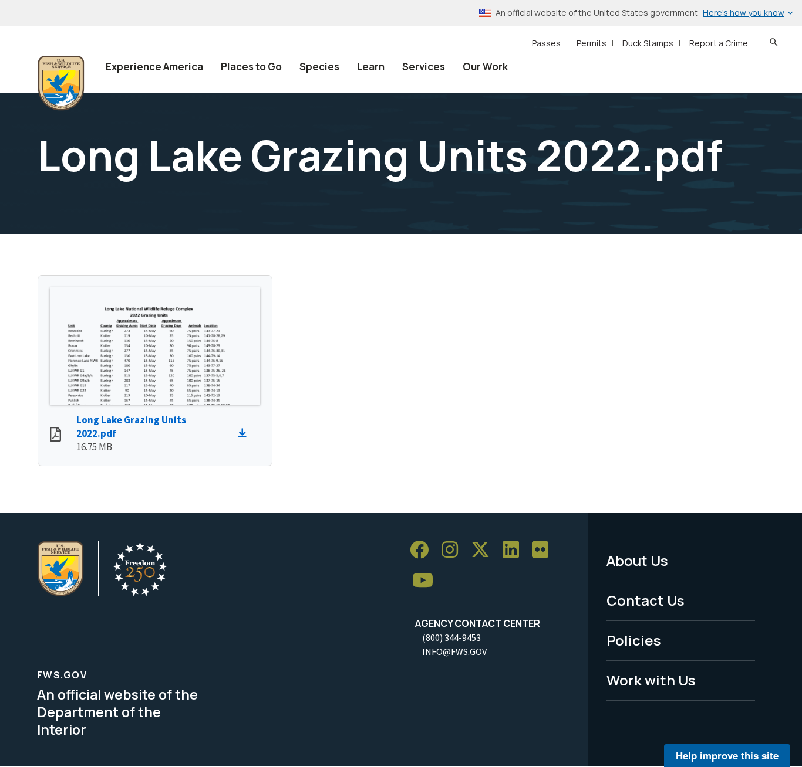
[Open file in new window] (55, 435)
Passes (546, 43)
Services (423, 66)
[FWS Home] (61, 83)
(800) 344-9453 (451, 637)
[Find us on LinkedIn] (515, 550)
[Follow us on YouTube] (427, 581)
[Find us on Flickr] (544, 550)
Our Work (485, 66)
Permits (591, 43)
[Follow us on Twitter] (484, 550)
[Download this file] (245, 433)
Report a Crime (718, 43)
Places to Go (251, 66)
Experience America (154, 66)
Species (319, 66)
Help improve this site (727, 755)
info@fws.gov (454, 651)
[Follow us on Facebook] (423, 550)
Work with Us (651, 680)
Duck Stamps (647, 43)
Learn (371, 66)
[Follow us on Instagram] (454, 550)
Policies (633, 640)
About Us (637, 560)
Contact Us (645, 600)
